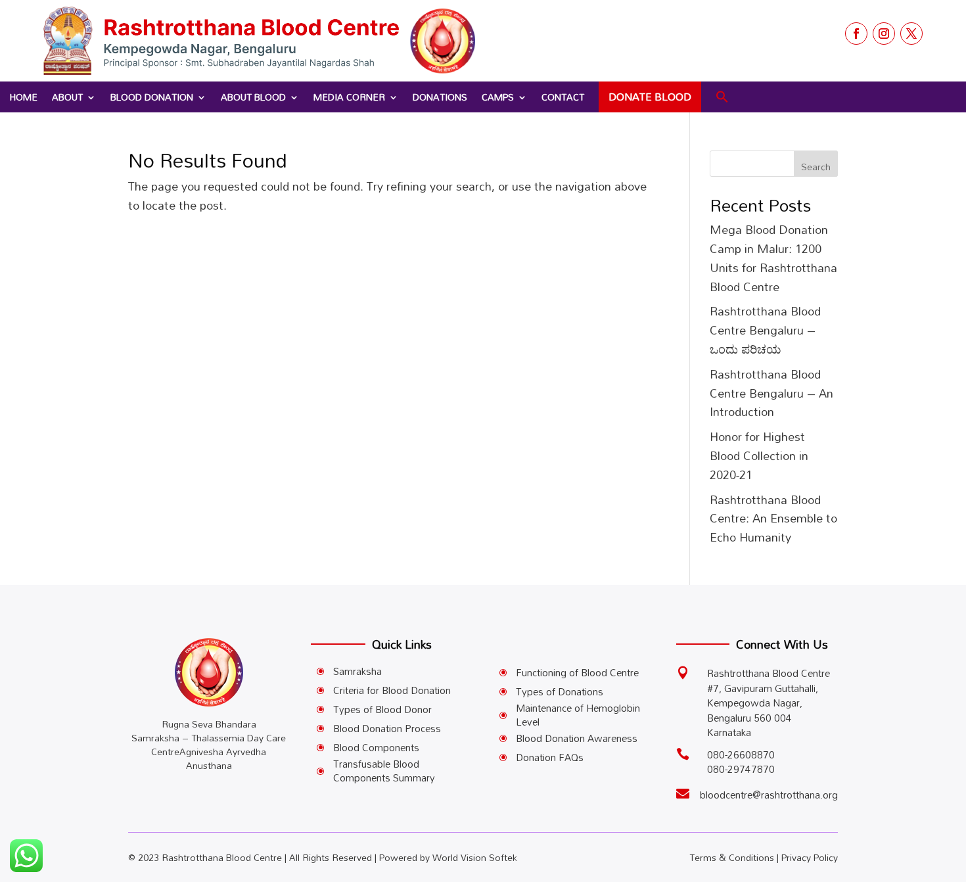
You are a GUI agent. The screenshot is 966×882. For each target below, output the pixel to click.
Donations (440, 97)
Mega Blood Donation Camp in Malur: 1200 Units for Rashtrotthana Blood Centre (773, 258)
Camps (498, 97)
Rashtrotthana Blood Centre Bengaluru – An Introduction (771, 393)
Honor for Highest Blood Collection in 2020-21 (759, 455)
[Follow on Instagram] (884, 33)
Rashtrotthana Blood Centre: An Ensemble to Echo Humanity (773, 518)
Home (23, 97)
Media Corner (349, 97)
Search (816, 166)
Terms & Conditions (731, 857)
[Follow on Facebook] (856, 33)
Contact (562, 97)
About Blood (253, 97)
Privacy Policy (809, 857)
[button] (722, 97)
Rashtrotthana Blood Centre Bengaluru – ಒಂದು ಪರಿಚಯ (765, 330)
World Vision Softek (474, 857)
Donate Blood (650, 96)
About (67, 97)
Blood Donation (151, 97)
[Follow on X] (911, 33)
